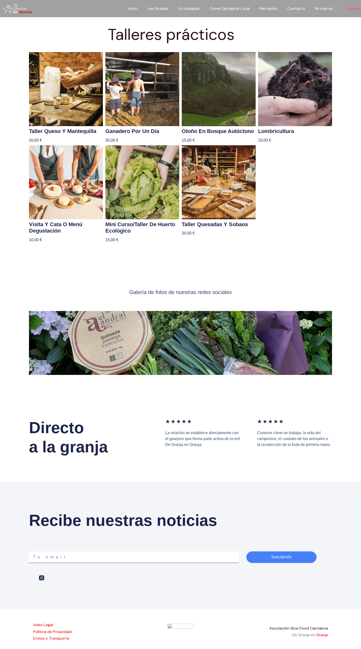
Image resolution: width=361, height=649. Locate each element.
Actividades (189, 8)
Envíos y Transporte (51, 638)
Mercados (268, 8)
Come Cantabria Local (229, 8)
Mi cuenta (324, 8)
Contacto (296, 8)
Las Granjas (158, 8)
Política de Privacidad (52, 631)
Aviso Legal (43, 624)
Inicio (133, 8)
